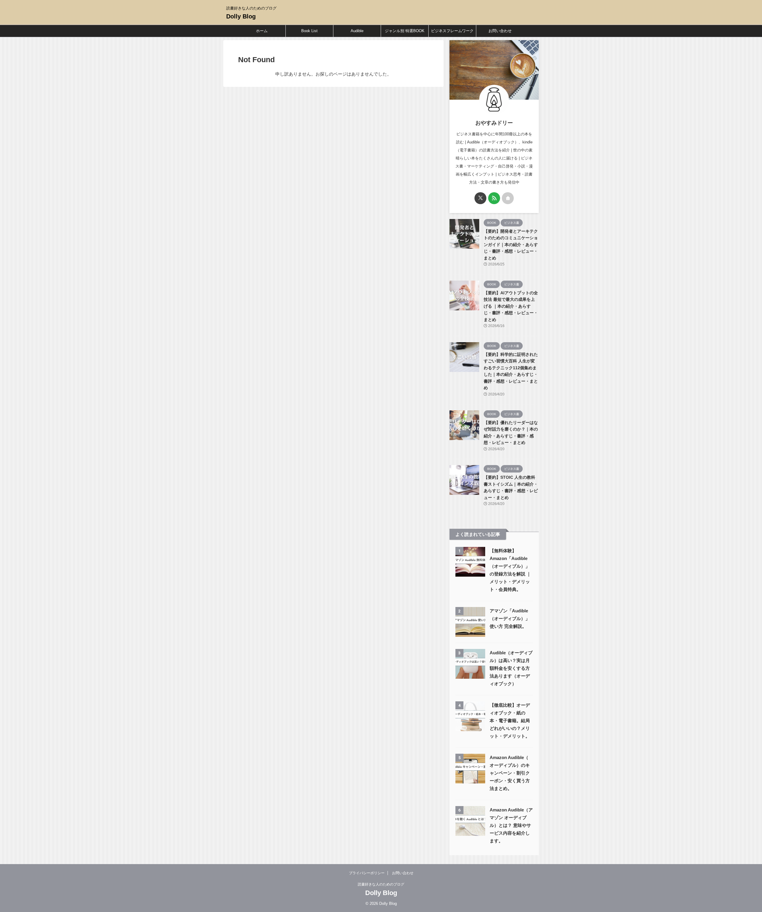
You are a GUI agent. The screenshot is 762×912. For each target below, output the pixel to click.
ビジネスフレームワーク (452, 31)
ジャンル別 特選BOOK (404, 31)
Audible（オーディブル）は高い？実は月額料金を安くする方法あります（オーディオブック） (511, 668)
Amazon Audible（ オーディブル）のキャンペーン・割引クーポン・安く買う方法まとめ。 (510, 773)
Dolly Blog (241, 16)
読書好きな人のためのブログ (381, 884)
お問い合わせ (500, 31)
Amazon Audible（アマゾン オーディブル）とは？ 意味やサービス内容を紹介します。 (511, 825)
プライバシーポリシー (367, 873)
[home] (508, 198)
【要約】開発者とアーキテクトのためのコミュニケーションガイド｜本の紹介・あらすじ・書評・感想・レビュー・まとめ (511, 244)
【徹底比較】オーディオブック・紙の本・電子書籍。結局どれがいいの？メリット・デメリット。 (510, 721)
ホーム (262, 31)
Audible (357, 31)
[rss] (494, 198)
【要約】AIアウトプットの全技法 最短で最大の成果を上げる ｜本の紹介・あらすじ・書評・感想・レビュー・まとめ (511, 306)
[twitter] (480, 198)
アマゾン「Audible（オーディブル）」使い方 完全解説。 (510, 618)
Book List (309, 31)
